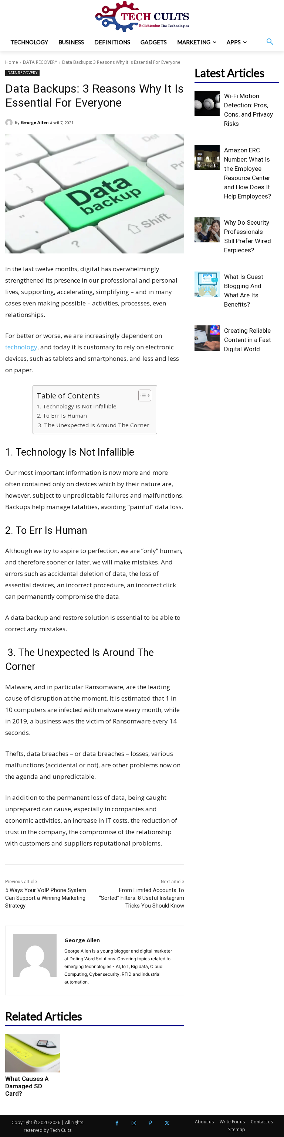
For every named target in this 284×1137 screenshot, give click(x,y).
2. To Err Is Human (62, 415)
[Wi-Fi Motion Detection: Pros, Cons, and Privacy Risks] (207, 103)
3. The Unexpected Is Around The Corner (93, 425)
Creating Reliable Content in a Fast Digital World (247, 340)
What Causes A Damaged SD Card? (27, 1086)
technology (21, 347)
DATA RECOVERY (40, 62)
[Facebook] (117, 1123)
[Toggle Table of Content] (141, 395)
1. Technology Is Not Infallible (76, 406)
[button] (270, 42)
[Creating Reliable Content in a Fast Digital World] (207, 337)
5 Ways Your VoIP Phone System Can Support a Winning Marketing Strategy (45, 898)
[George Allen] (10, 122)
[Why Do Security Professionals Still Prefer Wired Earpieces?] (207, 229)
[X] (166, 1123)
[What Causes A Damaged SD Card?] (32, 1053)
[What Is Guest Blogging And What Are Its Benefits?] (207, 284)
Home (11, 62)
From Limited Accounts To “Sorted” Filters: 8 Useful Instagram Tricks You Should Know (141, 898)
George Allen (35, 122)
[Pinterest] (150, 1123)
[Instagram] (133, 1123)
